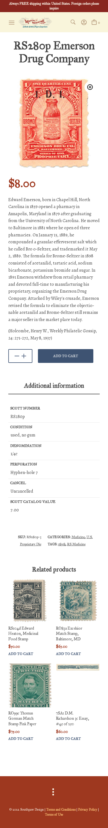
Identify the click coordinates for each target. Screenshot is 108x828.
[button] (90, 87)
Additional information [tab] (54, 385)
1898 (61, 544)
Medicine (78, 537)
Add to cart (65, 356)
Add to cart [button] (20, 654)
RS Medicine (76, 544)
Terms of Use (54, 814)
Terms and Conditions (61, 809)
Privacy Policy (87, 809)
